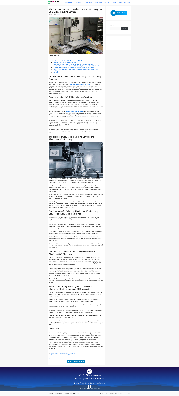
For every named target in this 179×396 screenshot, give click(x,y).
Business (78, 2)
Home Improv (89, 2)
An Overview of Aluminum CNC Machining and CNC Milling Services (70, 60)
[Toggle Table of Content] (50, 59)
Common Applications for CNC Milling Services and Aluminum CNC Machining (74, 67)
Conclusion (56, 72)
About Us (129, 393)
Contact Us (127, 2)
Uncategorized (54, 351)
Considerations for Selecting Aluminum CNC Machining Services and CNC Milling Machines (77, 66)
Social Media (98, 2)
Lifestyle (106, 2)
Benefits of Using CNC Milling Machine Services (66, 62)
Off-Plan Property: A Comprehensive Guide (61, 354)
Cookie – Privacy (114, 393)
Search (112, 25)
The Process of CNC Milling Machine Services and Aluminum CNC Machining (73, 64)
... (49, 358)
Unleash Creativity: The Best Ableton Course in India (63, 353)
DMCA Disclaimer (104, 393)
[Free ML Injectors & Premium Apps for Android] (53, 2)
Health (115, 2)
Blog (120, 2)
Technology (68, 2)
